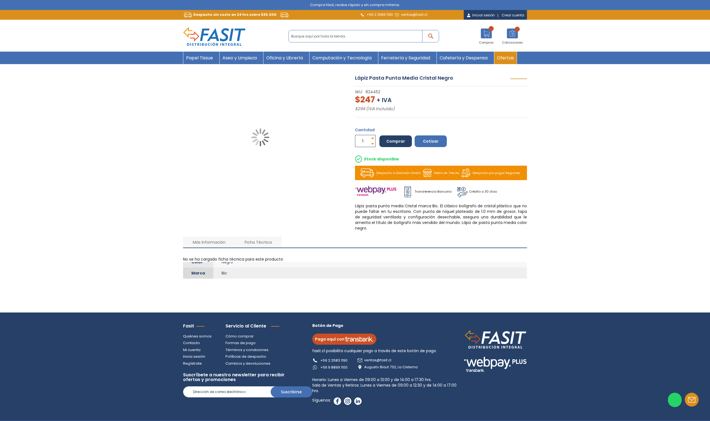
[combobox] (363, 36)
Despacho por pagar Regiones (496, 173)
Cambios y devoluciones (247, 363)
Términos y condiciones (246, 349)
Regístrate (192, 363)
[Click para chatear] (675, 400)
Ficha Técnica (258, 242)
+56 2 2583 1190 (380, 14)
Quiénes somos (197, 336)
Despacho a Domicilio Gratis (398, 173)
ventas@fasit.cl (414, 14)
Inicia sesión (194, 356)
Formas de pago (240, 343)
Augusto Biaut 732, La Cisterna (391, 367)
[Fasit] (214, 36)
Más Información (209, 242)
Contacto (191, 343)
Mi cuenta (192, 349)
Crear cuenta (513, 15)
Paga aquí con (329, 339)
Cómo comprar (239, 336)
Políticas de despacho (245, 356)
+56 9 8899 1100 (334, 367)
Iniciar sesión (483, 15)
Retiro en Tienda (446, 173)
